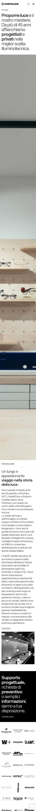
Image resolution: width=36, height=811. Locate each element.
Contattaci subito (8, 716)
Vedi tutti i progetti (8, 463)
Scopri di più (6, 628)
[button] (33, 4)
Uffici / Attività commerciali (10, 418)
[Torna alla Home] (10, 4)
